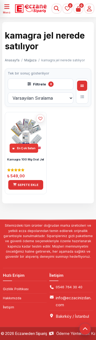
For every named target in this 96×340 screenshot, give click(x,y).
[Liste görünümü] (82, 97)
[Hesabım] (89, 8)
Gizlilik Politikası (16, 289)
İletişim (8, 307)
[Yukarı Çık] (85, 329)
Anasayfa (12, 60)
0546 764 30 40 (69, 287)
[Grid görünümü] (82, 86)
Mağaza (30, 60)
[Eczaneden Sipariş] (27, 8)
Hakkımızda (12, 298)
